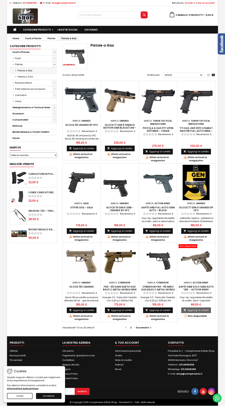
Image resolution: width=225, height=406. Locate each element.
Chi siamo (91, 29)
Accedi (189, 2)
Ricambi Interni (23, 83)
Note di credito (123, 360)
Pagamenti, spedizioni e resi (78, 355)
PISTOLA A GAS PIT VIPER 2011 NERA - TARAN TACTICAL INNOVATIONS (158, 130)
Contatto (176, 343)
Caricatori (21, 95)
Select (184, 75)
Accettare (48, 396)
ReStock (17, 126)
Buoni (118, 369)
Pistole (19, 64)
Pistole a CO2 (25, 76)
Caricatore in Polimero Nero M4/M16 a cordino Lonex (42, 174)
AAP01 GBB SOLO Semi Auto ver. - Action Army (196, 288)
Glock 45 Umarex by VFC (81, 125)
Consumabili (20, 119)
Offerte (14, 351)
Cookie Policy (70, 378)
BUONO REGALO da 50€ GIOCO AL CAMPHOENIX (42, 229)
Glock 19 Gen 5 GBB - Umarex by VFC (119, 209)
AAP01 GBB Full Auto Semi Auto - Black (158, 209)
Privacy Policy (70, 373)
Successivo (144, 327)
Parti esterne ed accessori (30, 89)
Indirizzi (119, 364)
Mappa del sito (70, 364)
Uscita (19, 396)
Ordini (118, 355)
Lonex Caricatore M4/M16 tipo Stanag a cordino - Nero (42, 192)
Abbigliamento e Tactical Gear (31, 107)
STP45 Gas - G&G (81, 207)
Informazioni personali (128, 351)
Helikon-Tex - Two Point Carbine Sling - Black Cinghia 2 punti (42, 210)
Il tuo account (127, 343)
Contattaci (68, 360)
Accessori (18, 113)
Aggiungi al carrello (81, 148)
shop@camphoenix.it (64, 2)
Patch (16, 138)
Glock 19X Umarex (81, 286)
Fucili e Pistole (20, 52)
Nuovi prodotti (18, 355)
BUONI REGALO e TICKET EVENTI (30, 132)
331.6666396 (30, 2)
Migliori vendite (22, 164)
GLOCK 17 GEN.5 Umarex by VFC (196, 209)
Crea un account (205, 2)
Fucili (18, 58)
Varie (18, 101)
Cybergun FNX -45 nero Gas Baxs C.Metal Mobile (158, 288)
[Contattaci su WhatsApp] (217, 398)
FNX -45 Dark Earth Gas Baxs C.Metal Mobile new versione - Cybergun (120, 289)
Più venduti (16, 360)
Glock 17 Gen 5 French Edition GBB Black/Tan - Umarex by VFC (119, 127)
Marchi (15, 147)
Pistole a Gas (25, 70)
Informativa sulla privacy (22, 388)
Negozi (66, 369)
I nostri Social (67, 29)
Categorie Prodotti (37, 29)
